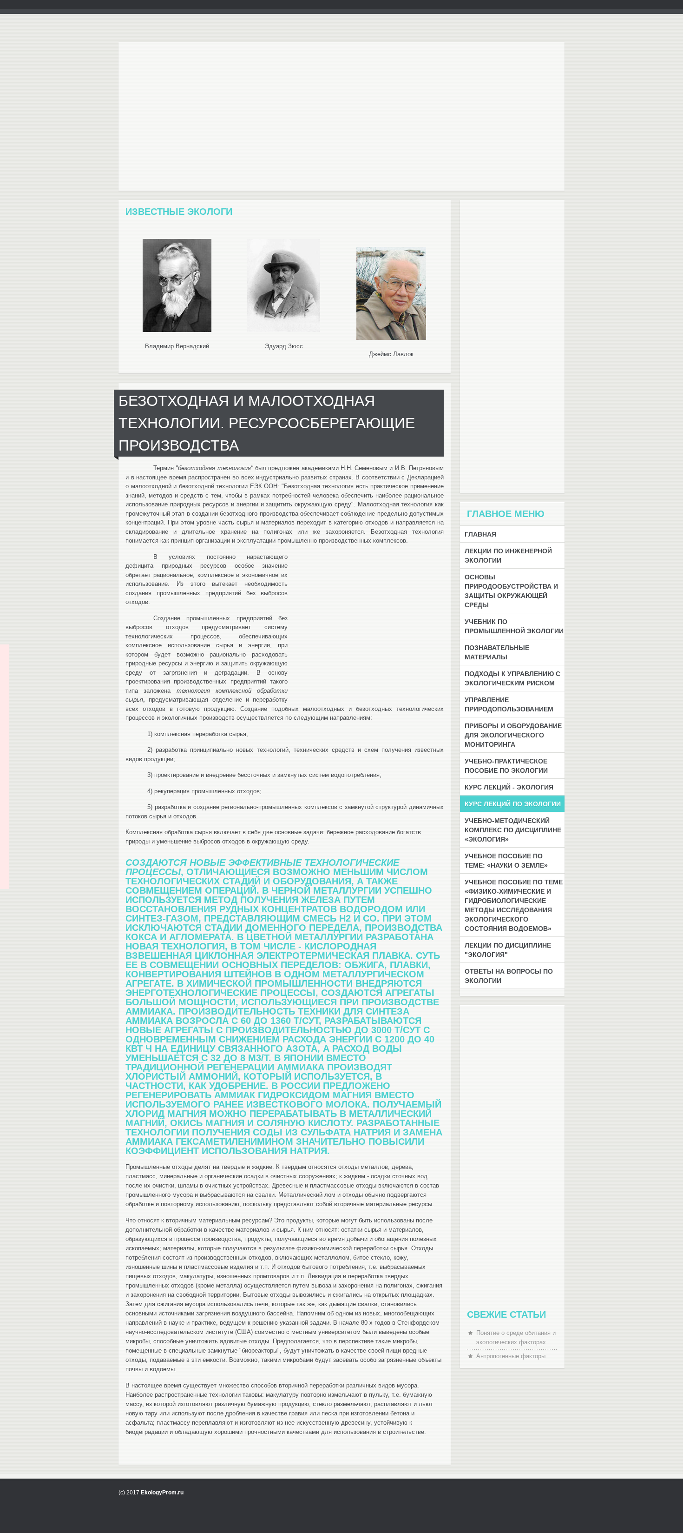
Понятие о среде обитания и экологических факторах (516, 1337)
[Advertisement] (341, 121)
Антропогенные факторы (510, 1356)
